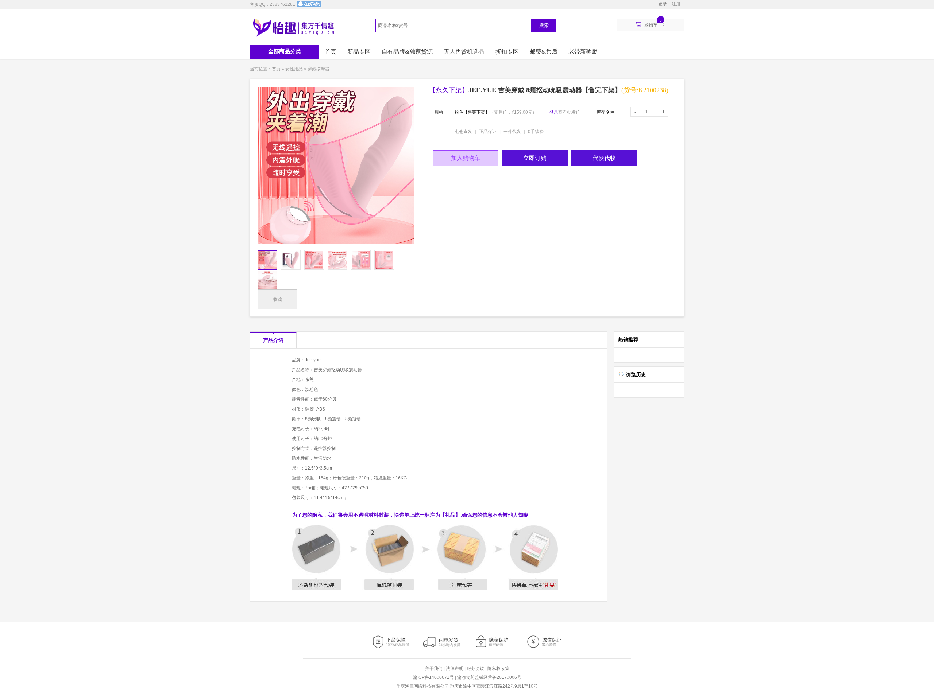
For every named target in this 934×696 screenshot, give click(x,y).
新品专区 (359, 51)
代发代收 (604, 158)
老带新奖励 (583, 51)
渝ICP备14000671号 (433, 677)
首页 (330, 51)
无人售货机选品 (464, 51)
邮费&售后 (543, 51)
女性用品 (294, 68)
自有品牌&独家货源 (407, 51)
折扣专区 (507, 51)
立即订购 (535, 158)
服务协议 (475, 668)
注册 (676, 4)
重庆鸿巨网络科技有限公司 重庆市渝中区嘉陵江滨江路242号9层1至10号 (467, 686)
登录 (662, 4)
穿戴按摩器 (318, 68)
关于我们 (434, 668)
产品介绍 (273, 340)
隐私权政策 (498, 668)
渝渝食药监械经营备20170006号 (489, 677)
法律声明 (454, 668)
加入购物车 (465, 158)
